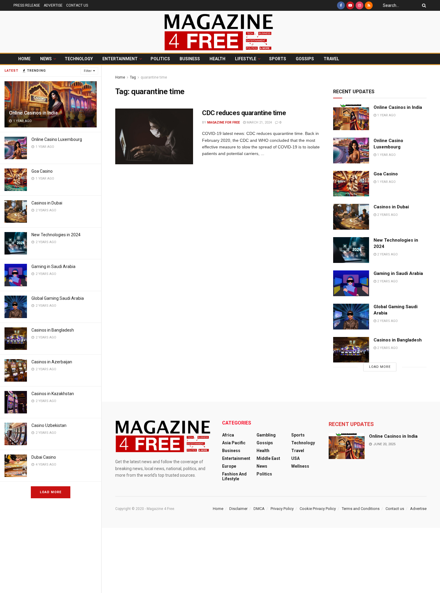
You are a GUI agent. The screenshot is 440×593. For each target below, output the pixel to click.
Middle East (268, 458)
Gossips (305, 58)
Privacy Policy (282, 508)
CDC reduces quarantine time (244, 113)
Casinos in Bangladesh (52, 330)
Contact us (395, 508)
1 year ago (386, 115)
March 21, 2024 (259, 122)
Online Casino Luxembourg (56, 139)
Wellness (300, 466)
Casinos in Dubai (46, 203)
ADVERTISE (53, 5)
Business (190, 58)
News (46, 58)
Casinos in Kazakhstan (52, 393)
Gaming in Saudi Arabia (53, 266)
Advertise (418, 508)
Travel (331, 58)
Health (217, 58)
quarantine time (154, 77)
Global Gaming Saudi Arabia (57, 298)
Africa (228, 435)
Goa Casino (42, 171)
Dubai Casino (43, 457)
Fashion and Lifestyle (234, 476)
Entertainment (120, 58)
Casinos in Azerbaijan (51, 361)
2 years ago (387, 215)
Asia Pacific (233, 442)
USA (295, 458)
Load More (50, 492)
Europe (229, 466)
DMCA (259, 508)
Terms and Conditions (361, 508)
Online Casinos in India (33, 113)
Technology (79, 58)
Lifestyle (245, 58)
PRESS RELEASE (26, 5)
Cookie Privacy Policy (318, 508)
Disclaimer (238, 508)
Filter (88, 71)
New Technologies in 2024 (56, 234)
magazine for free (223, 122)
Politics (160, 58)
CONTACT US (77, 5)
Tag (133, 77)
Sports (277, 58)
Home (24, 58)
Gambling (266, 435)
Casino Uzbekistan (48, 425)
